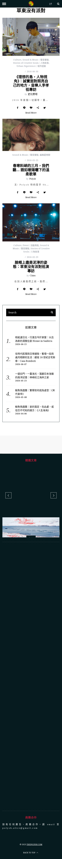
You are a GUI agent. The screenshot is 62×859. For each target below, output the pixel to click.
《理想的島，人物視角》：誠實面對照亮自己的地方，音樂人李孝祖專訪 (31, 83)
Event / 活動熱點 (31, 245)
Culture (17, 59)
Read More (31, 113)
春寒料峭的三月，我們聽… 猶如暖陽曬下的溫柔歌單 (31, 169)
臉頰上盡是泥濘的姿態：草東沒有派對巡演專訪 (31, 266)
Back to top (29, 814)
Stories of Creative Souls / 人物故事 (31, 62)
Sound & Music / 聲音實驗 (36, 59)
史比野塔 (32, 94)
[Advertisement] (31, 638)
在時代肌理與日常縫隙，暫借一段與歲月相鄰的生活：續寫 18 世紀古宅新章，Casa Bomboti (35, 357)
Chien (33, 275)
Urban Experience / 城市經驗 (31, 66)
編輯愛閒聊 (45, 154)
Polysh (32, 178)
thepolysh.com (34, 806)
